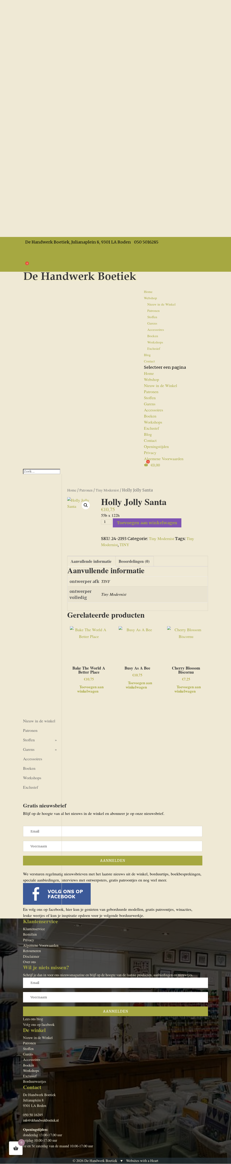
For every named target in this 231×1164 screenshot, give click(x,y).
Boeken (152, 336)
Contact (149, 361)
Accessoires (155, 329)
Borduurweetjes (34, 1081)
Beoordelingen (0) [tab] (134, 561)
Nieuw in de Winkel (161, 304)
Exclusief (153, 348)
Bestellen (30, 934)
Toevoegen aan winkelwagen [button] (90, 688)
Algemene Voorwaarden (42, 260)
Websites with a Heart (142, 1160)
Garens (152, 323)
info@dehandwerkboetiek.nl (41, 1120)
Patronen (153, 310)
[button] (86, 505)
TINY (124, 544)
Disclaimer (31, 956)
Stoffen (152, 317)
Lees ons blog (33, 1018)
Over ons (29, 961)
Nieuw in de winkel (39, 720)
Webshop (151, 379)
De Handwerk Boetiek (100, 1160)
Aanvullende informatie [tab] (91, 561)
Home (148, 291)
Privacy (29, 254)
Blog (148, 434)
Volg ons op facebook (39, 1024)
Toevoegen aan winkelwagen (147, 522)
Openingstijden (35, 248)
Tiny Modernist (107, 490)
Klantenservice (34, 928)
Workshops (155, 342)
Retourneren (32, 950)
